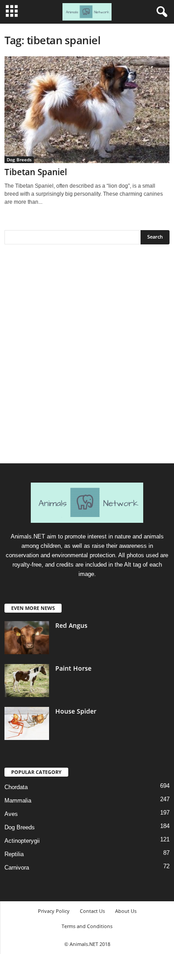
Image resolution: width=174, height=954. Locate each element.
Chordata (16, 787)
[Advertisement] (87, 357)
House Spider (75, 711)
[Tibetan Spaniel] (87, 109)
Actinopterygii (22, 840)
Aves (11, 814)
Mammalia (17, 800)
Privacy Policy (54, 911)
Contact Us (92, 911)
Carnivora (16, 867)
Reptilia (14, 854)
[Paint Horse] (26, 681)
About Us (126, 911)
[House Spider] (26, 723)
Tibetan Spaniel (35, 172)
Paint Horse (73, 668)
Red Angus (71, 625)
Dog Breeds (19, 159)
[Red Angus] (26, 638)
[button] (160, 12)
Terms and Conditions (87, 926)
